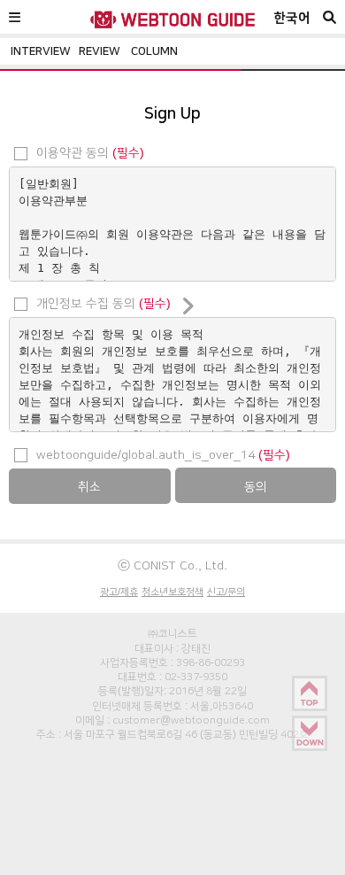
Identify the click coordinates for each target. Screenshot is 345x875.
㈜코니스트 (172, 633)
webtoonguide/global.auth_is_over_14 (161, 454)
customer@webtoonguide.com (191, 720)
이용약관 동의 (88, 152)
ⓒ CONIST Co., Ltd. (172, 565)
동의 (255, 486)
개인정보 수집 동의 (102, 303)
